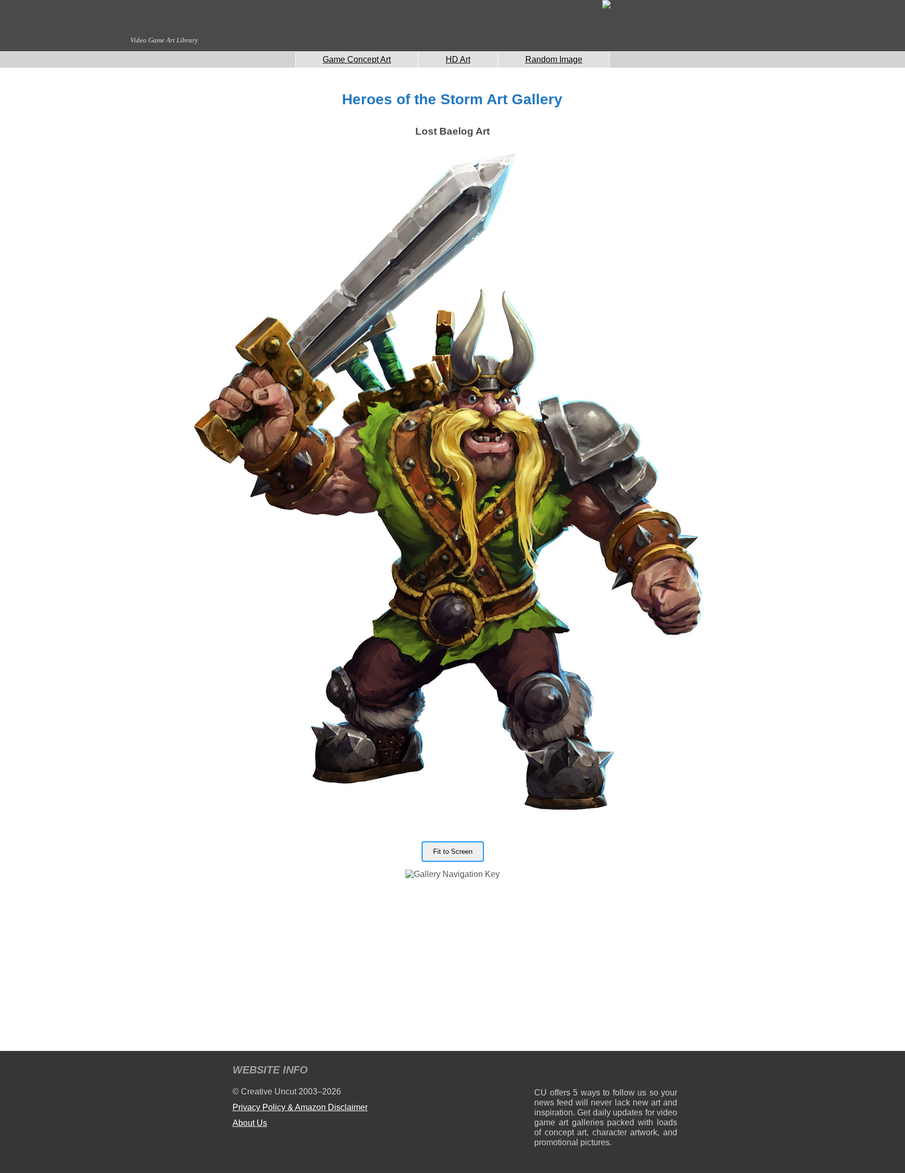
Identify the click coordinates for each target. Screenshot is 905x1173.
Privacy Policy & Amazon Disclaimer (300, 1107)
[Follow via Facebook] (605, 1071)
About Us (250, 1123)
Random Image (553, 59)
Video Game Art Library (164, 40)
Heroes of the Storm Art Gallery (452, 99)
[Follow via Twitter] (637, 1071)
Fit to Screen (452, 852)
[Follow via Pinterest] (669, 1071)
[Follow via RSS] (541, 1071)
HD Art (458, 59)
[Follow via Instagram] (573, 1071)
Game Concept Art (357, 59)
